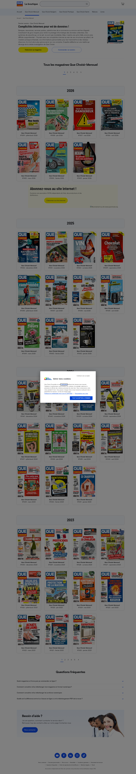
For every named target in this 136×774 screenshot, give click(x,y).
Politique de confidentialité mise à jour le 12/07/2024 (58, 393)
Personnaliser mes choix (81, 393)
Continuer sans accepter (83, 376)
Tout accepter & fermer (81, 398)
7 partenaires (64, 384)
